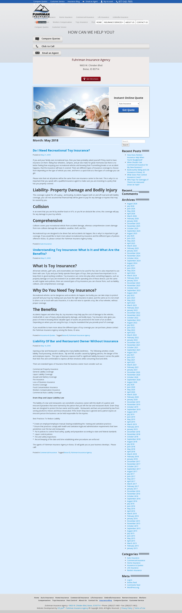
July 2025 (130, 236)
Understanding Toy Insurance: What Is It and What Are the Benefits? (76, 252)
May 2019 (131, 419)
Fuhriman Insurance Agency (79, 335)
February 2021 (133, 367)
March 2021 (132, 365)
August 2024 (132, 263)
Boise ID (65, 335)
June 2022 (131, 327)
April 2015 (131, 541)
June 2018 (131, 446)
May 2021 (131, 360)
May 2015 (131, 538)
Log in (129, 580)
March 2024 (132, 275)
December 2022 (133, 313)
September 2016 (133, 498)
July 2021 (130, 355)
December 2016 (133, 491)
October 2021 (132, 347)
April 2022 (131, 332)
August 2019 (132, 412)
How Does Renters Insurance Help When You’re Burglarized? (135, 157)
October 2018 (132, 436)
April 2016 (131, 511)
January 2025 (132, 251)
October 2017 (132, 466)
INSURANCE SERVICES (113, 22)
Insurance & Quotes (47, 335)
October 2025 (132, 228)
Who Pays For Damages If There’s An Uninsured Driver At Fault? (137, 182)
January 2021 (132, 370)
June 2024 (131, 268)
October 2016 (132, 496)
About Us (83, 600)
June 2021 (131, 357)
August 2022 (132, 322)
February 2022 (133, 337)
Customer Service (57, 1)
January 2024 (132, 280)
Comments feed (133, 585)
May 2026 (131, 211)
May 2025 (131, 241)
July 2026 (130, 206)
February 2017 (133, 486)
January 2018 (132, 459)
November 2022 (133, 315)
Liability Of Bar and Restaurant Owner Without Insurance (75, 341)
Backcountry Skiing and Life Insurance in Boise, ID (138, 171)
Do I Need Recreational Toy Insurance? (61, 150)
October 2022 (132, 317)
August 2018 (132, 441)
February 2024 (133, 278)
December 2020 (133, 372)
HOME (99, 22)
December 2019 (133, 402)
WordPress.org (133, 587)
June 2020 (131, 387)
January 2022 (132, 340)
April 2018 (131, 451)
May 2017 (131, 479)
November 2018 (133, 434)
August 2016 (132, 501)
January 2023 (132, 310)
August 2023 (132, 293)
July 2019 (130, 414)
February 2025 (133, 248)
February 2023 (133, 308)
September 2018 (133, 439)
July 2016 (130, 503)
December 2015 (133, 521)
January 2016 (132, 518)
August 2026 (132, 203)
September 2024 (133, 260)
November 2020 (133, 375)
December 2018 (133, 432)
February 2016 (133, 516)
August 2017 (132, 471)
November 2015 (133, 523)
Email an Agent (92, 1)
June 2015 (131, 536)
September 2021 (133, 350)
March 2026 (132, 216)
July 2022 (130, 325)
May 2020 (131, 389)
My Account (108, 1)
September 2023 (133, 290)
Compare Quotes (40, 1)
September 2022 (133, 320)
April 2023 (131, 303)
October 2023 (132, 288)
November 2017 (133, 464)
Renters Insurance (42, 22)
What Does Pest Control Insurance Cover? (137, 176)
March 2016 (132, 513)
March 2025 (132, 246)
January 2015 (132, 548)
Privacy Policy (126, 608)
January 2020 (132, 399)
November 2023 (133, 285)
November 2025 (133, 226)
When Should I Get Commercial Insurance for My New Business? (137, 164)
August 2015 (132, 531)
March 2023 (132, 305)
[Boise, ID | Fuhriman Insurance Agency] (55, 9)
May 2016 (131, 508)
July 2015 (130, 533)
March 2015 (132, 543)
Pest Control (72, 600)
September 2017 (133, 469)
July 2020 (130, 384)
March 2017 (132, 484)
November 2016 (133, 494)
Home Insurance (65, 17)
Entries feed (132, 582)
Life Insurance (103, 17)
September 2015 (133, 528)
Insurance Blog (74, 1)
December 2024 (133, 253)
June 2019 (131, 417)
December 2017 (133, 461)
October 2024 (132, 258)
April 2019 (131, 422)
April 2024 (131, 273)
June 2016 (131, 506)
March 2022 (132, 335)
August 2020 (132, 382)
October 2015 (132, 526)
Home (37, 17)
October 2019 (132, 407)
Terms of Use (139, 608)
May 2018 (131, 449)
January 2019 (132, 429)
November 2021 (133, 345)
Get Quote (128, 110)
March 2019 (132, 424)
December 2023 (133, 283)
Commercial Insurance (85, 17)
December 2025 (133, 223)
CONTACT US (142, 22)
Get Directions (92, 79)
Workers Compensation (62, 22)
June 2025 (131, 238)
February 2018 (133, 456)
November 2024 (133, 255)
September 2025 (133, 231)
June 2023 (131, 298)
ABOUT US (130, 22)
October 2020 (132, 377)
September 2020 (133, 379)
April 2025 (131, 243)
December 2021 (133, 342)
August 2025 (132, 233)
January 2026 (132, 221)
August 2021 (132, 352)
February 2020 (133, 397)
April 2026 (131, 213)
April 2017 (131, 481)
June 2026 (131, 208)
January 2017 (132, 489)
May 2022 (131, 330)
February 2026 (133, 218)
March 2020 (132, 394)
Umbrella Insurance (120, 17)
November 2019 (133, 404)
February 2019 (133, 427)
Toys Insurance (82, 22)
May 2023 (131, 300)
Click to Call (48, 46)
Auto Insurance (49, 17)
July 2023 (130, 295)
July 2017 (130, 474)
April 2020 (131, 392)
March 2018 (132, 454)
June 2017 (131, 476)
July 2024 (130, 265)
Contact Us (93, 600)
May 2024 (131, 270)
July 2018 (130, 444)
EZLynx (61, 608)
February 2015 (133, 546)
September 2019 (133, 409)
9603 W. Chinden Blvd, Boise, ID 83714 (84, 605)
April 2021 (131, 362)
